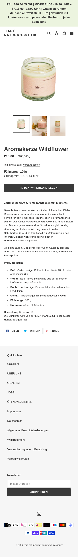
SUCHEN (13, 363)
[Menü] (72, 33)
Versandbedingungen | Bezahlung (27, 449)
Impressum (14, 411)
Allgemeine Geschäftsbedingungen (27, 430)
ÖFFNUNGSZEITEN (19, 401)
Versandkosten (31, 164)
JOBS (11, 392)
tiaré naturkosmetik (20, 33)
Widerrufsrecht (16, 439)
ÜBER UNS (14, 373)
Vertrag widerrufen (18, 458)
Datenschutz (14, 420)
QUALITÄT (13, 382)
